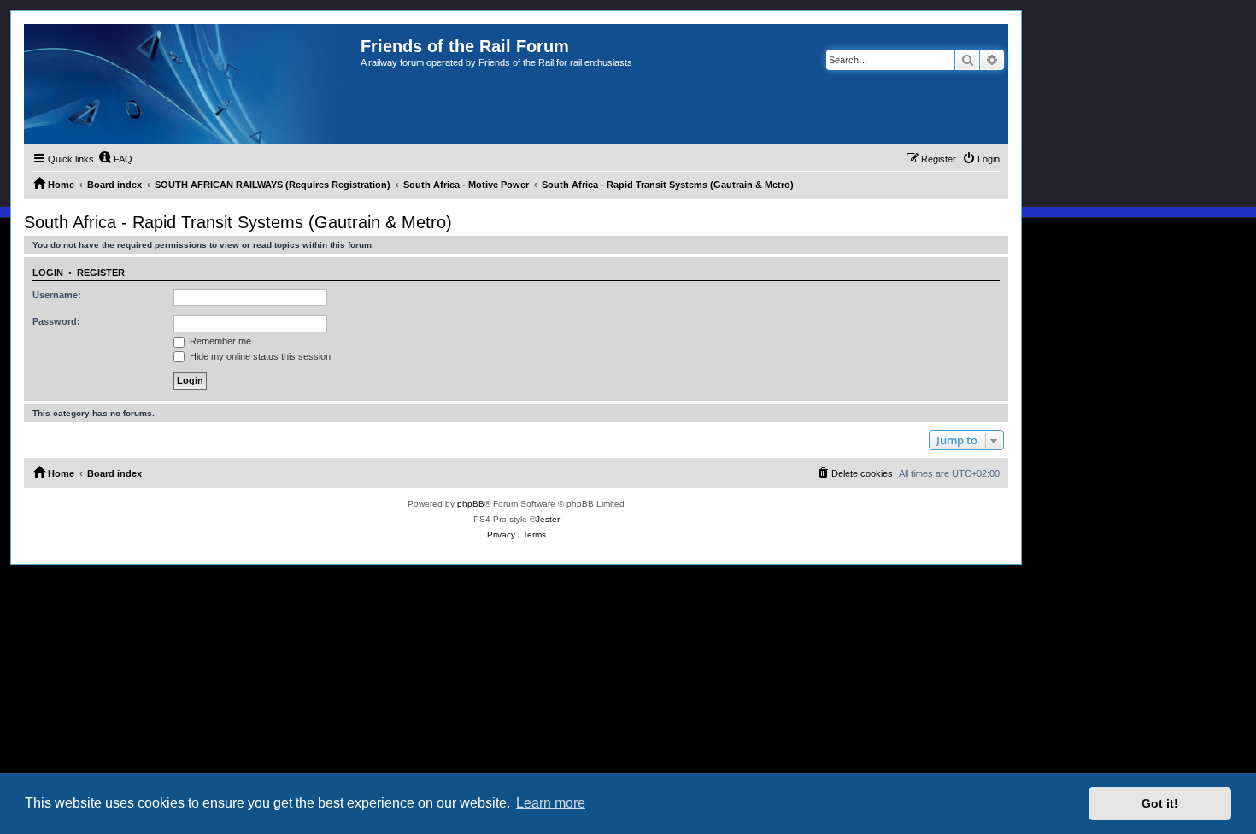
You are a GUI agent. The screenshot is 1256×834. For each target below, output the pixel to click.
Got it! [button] (1160, 803)
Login (47, 272)
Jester (548, 519)
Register (101, 272)
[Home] (192, 84)
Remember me (219, 341)
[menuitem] (115, 159)
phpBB (470, 503)
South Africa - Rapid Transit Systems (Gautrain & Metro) (238, 222)
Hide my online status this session (259, 356)
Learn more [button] (550, 803)
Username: (56, 295)
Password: (56, 321)
